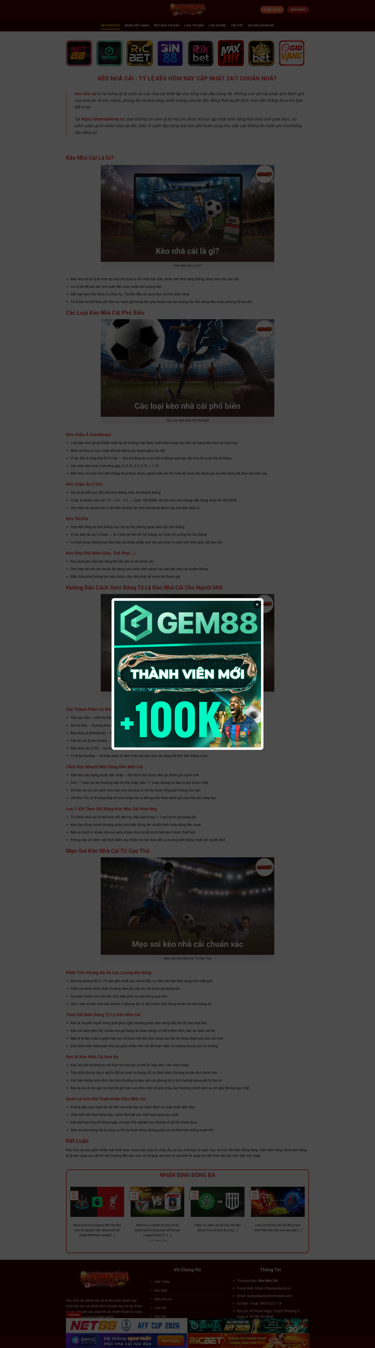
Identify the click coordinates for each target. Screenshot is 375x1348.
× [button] (257, 604)
